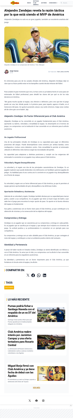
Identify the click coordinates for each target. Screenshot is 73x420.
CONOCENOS (53, 3)
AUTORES (44, 3)
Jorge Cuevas (14, 71)
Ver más (36, 387)
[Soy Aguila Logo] (15, 3)
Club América (9, 287)
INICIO (29, 3)
